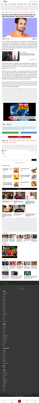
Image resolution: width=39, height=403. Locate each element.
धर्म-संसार (27, 140)
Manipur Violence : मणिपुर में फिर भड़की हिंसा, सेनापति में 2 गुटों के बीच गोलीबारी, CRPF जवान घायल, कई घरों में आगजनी (27, 267)
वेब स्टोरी (4, 329)
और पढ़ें (23, 129)
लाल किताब (4, 378)
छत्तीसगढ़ (4, 306)
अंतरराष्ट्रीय (4, 299)
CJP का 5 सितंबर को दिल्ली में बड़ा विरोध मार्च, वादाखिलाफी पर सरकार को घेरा (5, 240)
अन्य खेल (4, 367)
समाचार (2, 4)
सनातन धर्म (4, 353)
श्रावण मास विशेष (20, 4)
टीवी (3, 344)
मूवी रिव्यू (4, 330)
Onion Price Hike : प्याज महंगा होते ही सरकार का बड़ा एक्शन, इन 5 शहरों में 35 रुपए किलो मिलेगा (12, 267)
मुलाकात (4, 345)
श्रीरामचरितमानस (35, 4)
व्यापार (4, 319)
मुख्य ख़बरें (7, 12)
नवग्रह (3, 388)
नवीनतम (4, 260)
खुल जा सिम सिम (5, 335)
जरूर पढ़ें (5, 233)
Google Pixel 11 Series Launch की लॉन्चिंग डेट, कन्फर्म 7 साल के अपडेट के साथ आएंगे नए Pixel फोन (30, 277)
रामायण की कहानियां (5, 142)
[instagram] (23, 289)
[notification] (37, 1)
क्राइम (3, 316)
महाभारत (4, 358)
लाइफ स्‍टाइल (22, 140)
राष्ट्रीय (3, 298)
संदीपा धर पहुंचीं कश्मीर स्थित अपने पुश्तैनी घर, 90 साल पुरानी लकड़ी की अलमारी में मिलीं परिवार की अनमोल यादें (20, 240)
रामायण (4, 356)
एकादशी (4, 350)
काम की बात (4, 313)
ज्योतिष (29, 4)
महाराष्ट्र (4, 309)
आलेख (4, 332)
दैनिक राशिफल (5, 371)
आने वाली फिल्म (5, 337)
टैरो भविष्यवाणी (5, 381)
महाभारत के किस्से (33, 140)
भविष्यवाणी (4, 351)
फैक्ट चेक (4, 318)
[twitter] (18, 289)
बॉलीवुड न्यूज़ (4, 325)
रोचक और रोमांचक (13, 142)
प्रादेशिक (4, 303)
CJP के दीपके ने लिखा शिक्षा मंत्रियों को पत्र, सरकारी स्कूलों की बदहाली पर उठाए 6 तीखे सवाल (12, 240)
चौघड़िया (4, 385)
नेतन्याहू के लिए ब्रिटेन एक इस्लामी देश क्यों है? (27, 240)
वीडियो (4, 243)
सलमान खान (4, 340)
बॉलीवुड (5, 4)
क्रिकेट (25, 4)
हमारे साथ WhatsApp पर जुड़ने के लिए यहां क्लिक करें (10, 132)
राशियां (4, 376)
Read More (10, 117)
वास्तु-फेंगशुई (4, 380)
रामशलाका (4, 383)
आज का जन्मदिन (5, 373)
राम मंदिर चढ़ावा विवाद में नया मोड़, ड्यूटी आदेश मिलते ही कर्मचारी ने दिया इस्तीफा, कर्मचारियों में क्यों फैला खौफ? (34, 267)
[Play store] (35, 1)
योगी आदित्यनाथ (5, 293)
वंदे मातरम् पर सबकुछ (12, 4)
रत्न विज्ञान (4, 390)
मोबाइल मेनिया (6, 270)
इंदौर (3, 301)
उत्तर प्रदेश (4, 294)
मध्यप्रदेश (11, 12)
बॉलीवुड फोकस (5, 339)
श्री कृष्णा (4, 355)
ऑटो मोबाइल (4, 314)
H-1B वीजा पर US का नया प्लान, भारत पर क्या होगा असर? (5, 267)
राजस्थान (4, 311)
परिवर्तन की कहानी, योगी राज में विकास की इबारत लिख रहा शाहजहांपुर (19, 138)
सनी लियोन (4, 342)
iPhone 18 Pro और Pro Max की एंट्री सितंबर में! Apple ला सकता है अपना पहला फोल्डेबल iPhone (16, 277)
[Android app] (6, 283)
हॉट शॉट (4, 327)
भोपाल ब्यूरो (7, 38)
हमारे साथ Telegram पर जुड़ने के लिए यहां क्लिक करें (28, 132)
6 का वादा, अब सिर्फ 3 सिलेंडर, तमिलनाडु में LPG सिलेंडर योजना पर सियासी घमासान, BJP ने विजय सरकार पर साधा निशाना (20, 267)
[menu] (2, 2)
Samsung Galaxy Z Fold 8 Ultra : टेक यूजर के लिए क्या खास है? (6, 277)
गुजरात (4, 308)
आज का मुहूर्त (5, 375)
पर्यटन (3, 334)
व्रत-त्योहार (4, 360)
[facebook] (16, 289)
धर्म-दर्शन (4, 361)
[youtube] (21, 289)
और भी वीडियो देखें (5, 245)
